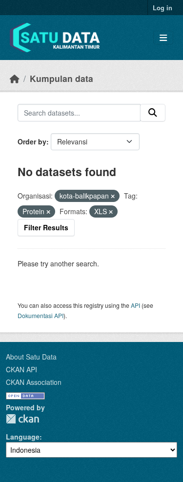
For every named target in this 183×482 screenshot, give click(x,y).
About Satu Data (31, 357)
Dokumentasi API (40, 315)
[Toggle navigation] (163, 38)
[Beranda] (15, 78)
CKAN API (21, 369)
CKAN (22, 419)
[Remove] (113, 196)
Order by (32, 141)
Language (23, 437)
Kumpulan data (61, 78)
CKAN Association (33, 382)
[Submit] (152, 112)
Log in (162, 7)
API (135, 305)
